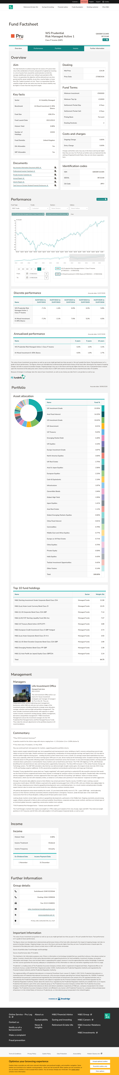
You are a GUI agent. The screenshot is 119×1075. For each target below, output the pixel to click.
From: (18, 274)
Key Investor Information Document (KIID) (27, 168)
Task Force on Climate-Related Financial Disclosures (31, 185)
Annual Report (19, 178)
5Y (39, 269)
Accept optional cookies (100, 1061)
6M (27, 269)
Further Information (97, 48)
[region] (59, 1066)
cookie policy (75, 1070)
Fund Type (14, 205)
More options (100, 1071)
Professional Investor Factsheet (24, 171)
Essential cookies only (100, 1066)
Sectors (52, 205)
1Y (31, 269)
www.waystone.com (46, 915)
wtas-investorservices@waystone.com (41, 909)
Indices (72, 205)
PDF (104, 40)
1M (19, 269)
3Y (35, 269)
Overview (18, 48)
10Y (43, 269)
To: (18, 278)
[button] (69, 257)
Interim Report (19, 182)
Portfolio (58, 48)
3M (23, 269)
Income (75, 48)
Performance (38, 48)
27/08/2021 (33, 274)
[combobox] (40, 208)
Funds (32, 205)
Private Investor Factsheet (22, 175)
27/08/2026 (33, 278)
